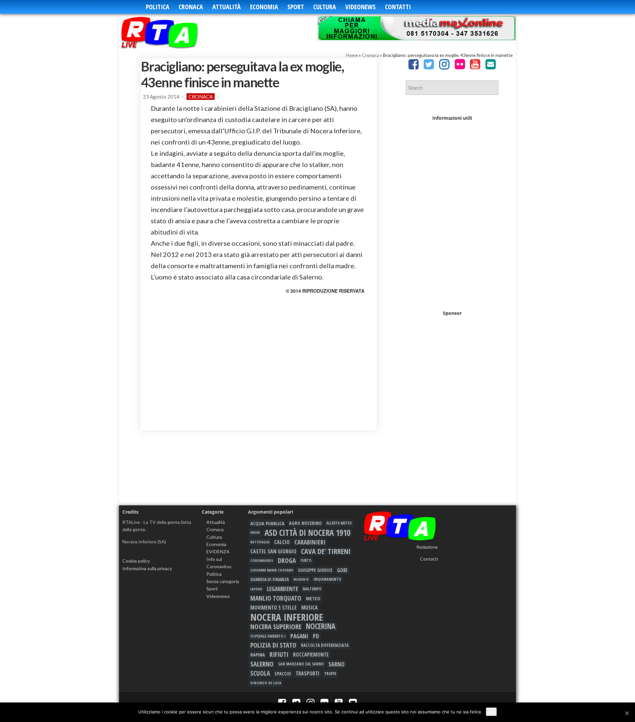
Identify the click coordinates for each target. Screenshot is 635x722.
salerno (262, 664)
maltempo (312, 589)
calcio (282, 542)
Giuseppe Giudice (315, 570)
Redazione (427, 547)
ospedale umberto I (268, 636)
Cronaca (191, 6)
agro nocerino (305, 523)
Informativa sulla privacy (147, 568)
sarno (336, 664)
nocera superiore (275, 626)
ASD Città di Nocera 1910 (307, 532)
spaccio (283, 673)
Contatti (398, 6)
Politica (157, 6)
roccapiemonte (311, 654)
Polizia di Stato (273, 645)
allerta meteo (339, 523)
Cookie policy (136, 561)
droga (287, 561)
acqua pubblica (267, 523)
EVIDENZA (218, 551)
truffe (330, 673)
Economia (264, 6)
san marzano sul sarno (301, 664)
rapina (257, 654)
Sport (295, 6)
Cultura (324, 6)
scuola (260, 673)
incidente (301, 579)
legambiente (282, 589)
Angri (255, 532)
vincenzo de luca (265, 682)
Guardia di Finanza (269, 579)
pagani (299, 636)
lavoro (256, 588)
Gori (342, 570)
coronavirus (261, 560)
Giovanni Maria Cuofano (271, 570)
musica (309, 607)
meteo (313, 598)
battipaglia (260, 542)
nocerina (320, 626)
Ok (491, 711)
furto (306, 560)
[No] (626, 713)
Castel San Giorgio (273, 551)
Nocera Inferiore (286, 617)
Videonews (360, 6)
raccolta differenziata (325, 645)
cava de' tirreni (326, 551)
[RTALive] (169, 32)
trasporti (307, 673)
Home (352, 55)
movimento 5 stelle (273, 607)
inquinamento (327, 579)
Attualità (226, 6)
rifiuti (279, 654)
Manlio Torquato (275, 598)
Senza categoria (222, 581)
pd (316, 636)
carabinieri (309, 542)
